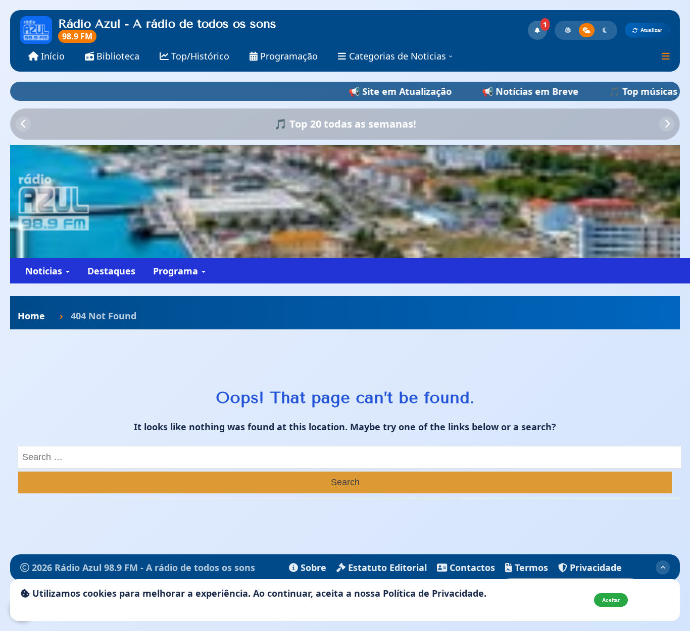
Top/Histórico (199, 56)
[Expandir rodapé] (663, 567)
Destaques (111, 271)
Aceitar (611, 600)
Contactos (471, 567)
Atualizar (651, 30)
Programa (177, 271)
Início (51, 56)
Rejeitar (651, 600)
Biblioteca (116, 56)
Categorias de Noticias (397, 56)
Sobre (312, 567)
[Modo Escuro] (605, 30)
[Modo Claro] (568, 30)
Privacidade (594, 567)
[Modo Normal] (587, 30)
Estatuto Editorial (386, 567)
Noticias (45, 271)
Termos (530, 567)
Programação (288, 56)
